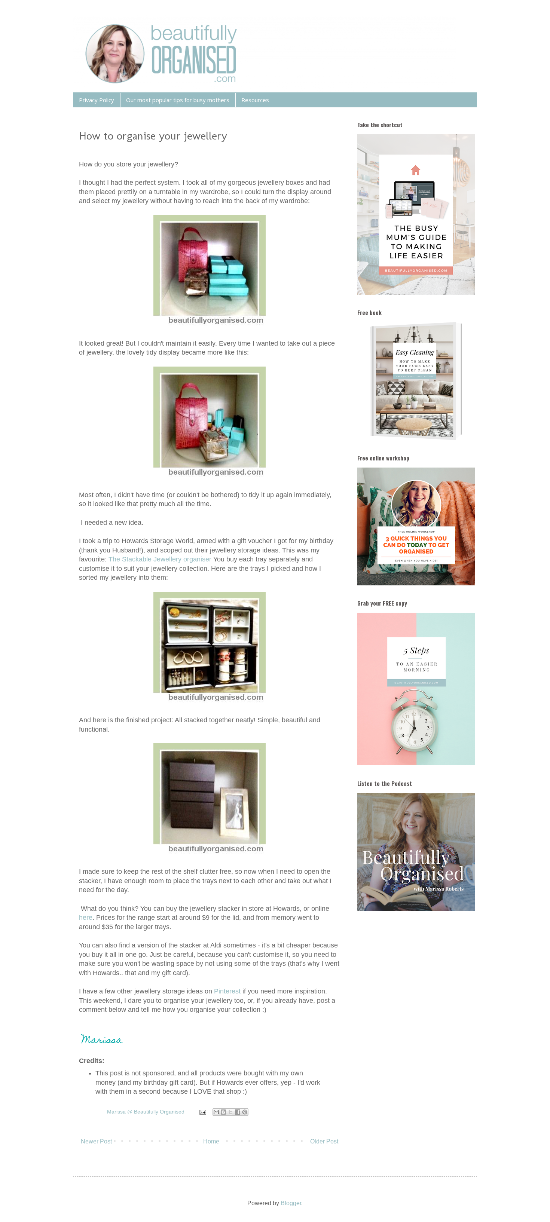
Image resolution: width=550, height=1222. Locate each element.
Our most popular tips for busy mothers (177, 100)
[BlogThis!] (223, 1112)
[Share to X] (230, 1112)
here (85, 917)
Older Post (324, 1141)
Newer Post (96, 1141)
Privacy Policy (96, 100)
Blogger (291, 1203)
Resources (255, 100)
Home (211, 1141)
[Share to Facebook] (237, 1112)
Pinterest (228, 991)
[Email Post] (202, 1112)
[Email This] (216, 1112)
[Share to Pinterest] (244, 1112)
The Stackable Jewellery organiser (160, 559)
